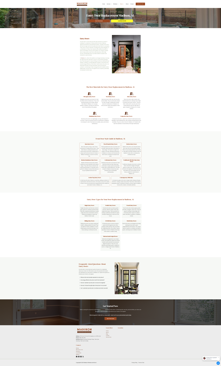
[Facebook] (76, 356)
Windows (115, 4)
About (127, 4)
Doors (121, 4)
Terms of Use (141, 362)
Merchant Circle (79, 349)
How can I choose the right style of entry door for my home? (94, 285)
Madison (83, 58)
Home (103, 4)
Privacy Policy (134, 362)
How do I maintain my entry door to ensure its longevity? (93, 282)
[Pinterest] (81, 356)
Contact (132, 4)
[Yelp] (83, 356)
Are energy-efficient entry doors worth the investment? (92, 280)
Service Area (108, 337)
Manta (77, 348)
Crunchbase (78, 352)
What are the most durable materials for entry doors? (92, 277)
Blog (107, 334)
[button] (110, 4)
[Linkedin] (79, 356)
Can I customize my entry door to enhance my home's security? (94, 288)
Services (108, 4)
